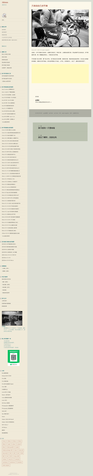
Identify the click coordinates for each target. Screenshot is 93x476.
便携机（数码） (6, 271)
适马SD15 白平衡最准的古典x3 (9, 244)
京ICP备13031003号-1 (13, 473)
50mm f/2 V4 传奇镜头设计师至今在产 (10, 195)
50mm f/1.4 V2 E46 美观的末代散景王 (10, 208)
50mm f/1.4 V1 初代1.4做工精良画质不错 (11, 203)
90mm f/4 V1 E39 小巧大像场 (8, 219)
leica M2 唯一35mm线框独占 (8, 102)
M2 (10, 453)
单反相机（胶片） (6, 287)
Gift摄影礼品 (4, 389)
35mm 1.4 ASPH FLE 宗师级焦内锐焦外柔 (11, 176)
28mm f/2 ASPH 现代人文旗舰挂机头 (10, 151)
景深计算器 (4, 57)
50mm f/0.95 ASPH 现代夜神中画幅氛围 (11, 217)
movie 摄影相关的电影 (7, 397)
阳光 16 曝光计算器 (6, 54)
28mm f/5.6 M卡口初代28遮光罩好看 (10, 140)
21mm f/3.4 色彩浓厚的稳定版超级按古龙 (11, 132)
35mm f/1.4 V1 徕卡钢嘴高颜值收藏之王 (11, 170)
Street (3, 416)
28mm (9, 441)
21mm (4, 441)
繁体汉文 (4, 46)
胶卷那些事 (4, 306)
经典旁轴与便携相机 (6, 303)
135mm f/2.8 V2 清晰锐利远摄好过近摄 (10, 233)
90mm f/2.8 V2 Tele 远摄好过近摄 (9, 225)
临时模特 (4, 29)
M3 (14, 453)
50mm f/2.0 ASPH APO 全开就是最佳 (10, 198)
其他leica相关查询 (7, 81)
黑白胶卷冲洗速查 (6, 62)
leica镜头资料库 (6, 236)
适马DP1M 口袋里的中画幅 (8, 249)
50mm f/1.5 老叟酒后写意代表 (8, 200)
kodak (17, 447)
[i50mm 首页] (4, 15)
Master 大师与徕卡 (6, 394)
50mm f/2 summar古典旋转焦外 (9, 187)
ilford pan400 (10, 447)
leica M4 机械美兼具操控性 (8, 105)
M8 (3, 456)
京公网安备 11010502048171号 (13, 474)
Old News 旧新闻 (6, 403)
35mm (14, 441)
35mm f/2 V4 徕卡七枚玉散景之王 (9, 165)
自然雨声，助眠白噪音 (7, 67)
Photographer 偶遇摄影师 (7, 405)
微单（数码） (6, 281)
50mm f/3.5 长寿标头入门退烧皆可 (9, 181)
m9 (7, 456)
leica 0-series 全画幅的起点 (8, 89)
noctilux (4, 459)
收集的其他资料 (6, 292)
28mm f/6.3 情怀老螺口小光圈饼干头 (10, 138)
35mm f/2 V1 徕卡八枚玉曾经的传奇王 (10, 162)
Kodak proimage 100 (7, 450)
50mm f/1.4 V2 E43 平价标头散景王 (10, 206)
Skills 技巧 (4, 411)
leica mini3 (5, 453)
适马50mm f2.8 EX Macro (8, 260)
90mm (4, 444)
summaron (5, 462)
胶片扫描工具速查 (6, 65)
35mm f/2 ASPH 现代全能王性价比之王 (10, 168)
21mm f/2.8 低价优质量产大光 (8, 135)
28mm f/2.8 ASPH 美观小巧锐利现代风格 (11, 149)
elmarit (19, 444)
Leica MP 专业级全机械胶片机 (8, 113)
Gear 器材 (4, 386)
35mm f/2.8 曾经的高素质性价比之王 (10, 159)
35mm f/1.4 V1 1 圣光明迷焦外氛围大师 (11, 173)
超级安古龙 (76, 113)
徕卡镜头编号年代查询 (7, 78)
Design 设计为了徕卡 (6, 375)
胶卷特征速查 (5, 59)
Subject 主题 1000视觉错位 (8, 422)
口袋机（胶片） (6, 268)
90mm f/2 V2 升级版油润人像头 (9, 230)
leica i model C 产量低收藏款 (8, 92)
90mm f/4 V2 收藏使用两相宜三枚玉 (10, 222)
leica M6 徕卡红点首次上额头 (8, 111)
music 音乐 (4, 400)
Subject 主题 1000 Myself (8, 419)
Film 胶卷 (4, 378)
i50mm (5, 2)
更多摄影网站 (5, 432)
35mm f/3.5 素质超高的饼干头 (8, 154)
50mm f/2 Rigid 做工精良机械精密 (9, 192)
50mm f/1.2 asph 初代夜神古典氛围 (10, 211)
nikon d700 (16, 456)
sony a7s (11, 459)
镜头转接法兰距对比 (6, 279)
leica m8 (21, 450)
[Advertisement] (60, 73)
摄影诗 (3, 430)
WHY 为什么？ (5, 424)
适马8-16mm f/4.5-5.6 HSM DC (9, 254)
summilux (19, 462)
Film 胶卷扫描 (5, 381)
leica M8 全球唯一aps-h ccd (8, 116)
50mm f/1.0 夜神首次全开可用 (8, 214)
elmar (14, 444)
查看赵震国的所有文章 (44, 102)
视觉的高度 (4, 34)
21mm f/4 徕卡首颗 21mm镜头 (9, 130)
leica (16, 450)
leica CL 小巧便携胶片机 (7, 108)
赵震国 (46, 113)
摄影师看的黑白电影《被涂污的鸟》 (10, 40)
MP (11, 456)
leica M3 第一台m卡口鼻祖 (8, 100)
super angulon (6, 465)
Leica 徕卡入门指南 (6, 392)
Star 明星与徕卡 (5, 413)
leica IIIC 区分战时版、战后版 (8, 94)
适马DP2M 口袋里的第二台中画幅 (9, 252)
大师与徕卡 (4, 300)
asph (9, 444)
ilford (4, 447)
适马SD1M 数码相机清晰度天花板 (9, 246)
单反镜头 (5, 290)
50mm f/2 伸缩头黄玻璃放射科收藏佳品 (10, 189)
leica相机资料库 (6, 122)
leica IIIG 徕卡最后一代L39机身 (9, 97)
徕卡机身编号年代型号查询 (8, 75)
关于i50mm (4, 427)
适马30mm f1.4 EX (6, 257)
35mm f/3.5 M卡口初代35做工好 (9, 157)
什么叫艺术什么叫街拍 (7, 37)
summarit (17, 459)
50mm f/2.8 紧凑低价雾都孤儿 (8, 184)
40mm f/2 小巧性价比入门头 (8, 178)
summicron (12, 462)
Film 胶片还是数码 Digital (7, 383)
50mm (19, 441)
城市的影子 (4, 32)
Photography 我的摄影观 (7, 408)
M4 (18, 453)
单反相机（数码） (6, 284)
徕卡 (71, 113)
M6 (22, 453)
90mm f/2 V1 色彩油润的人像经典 (9, 227)
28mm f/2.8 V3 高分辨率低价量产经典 (10, 146)
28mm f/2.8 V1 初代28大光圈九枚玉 (10, 143)
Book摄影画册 (5, 373)
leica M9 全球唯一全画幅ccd (8, 119)
